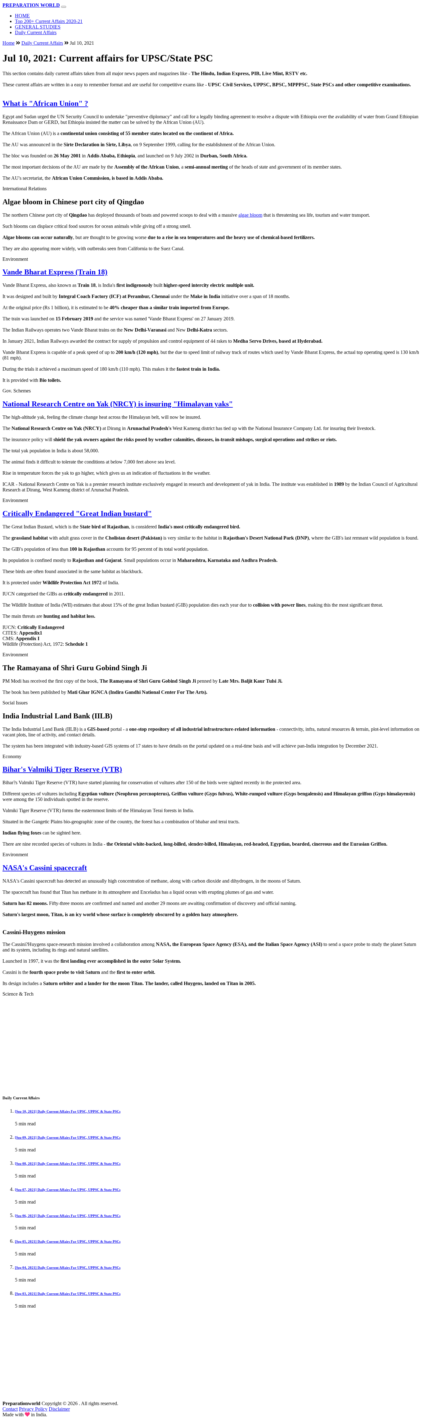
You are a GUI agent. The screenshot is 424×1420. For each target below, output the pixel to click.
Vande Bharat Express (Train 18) (54, 272)
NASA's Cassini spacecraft (44, 868)
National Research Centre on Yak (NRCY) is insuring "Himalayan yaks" (117, 404)
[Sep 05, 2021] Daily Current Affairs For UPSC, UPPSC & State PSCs (67, 1241)
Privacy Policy (33, 1409)
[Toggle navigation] (63, 7)
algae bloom (250, 215)
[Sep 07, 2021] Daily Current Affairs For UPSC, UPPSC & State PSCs (67, 1190)
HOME (22, 15)
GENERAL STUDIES (38, 26)
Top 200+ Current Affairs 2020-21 (49, 21)
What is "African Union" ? (45, 103)
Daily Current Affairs (35, 32)
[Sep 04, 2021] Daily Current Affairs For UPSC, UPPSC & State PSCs (67, 1267)
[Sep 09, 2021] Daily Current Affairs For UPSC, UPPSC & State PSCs (67, 1137)
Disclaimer (59, 1409)
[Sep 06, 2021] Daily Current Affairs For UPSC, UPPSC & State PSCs (67, 1216)
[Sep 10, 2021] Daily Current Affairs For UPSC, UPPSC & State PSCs (67, 1111)
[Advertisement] (188, 1045)
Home (8, 43)
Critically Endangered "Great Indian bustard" (77, 513)
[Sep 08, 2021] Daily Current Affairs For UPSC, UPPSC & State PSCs (67, 1163)
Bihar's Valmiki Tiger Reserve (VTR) (62, 769)
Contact (10, 1409)
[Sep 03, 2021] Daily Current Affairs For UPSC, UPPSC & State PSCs (67, 1294)
